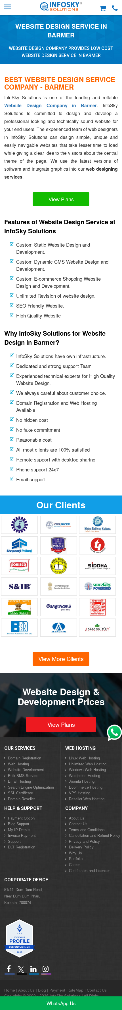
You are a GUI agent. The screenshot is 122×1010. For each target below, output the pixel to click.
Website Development (26, 770)
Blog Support (18, 824)
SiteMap (76, 990)
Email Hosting (19, 781)
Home (9, 990)
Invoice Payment (22, 835)
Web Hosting (18, 764)
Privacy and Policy (84, 841)
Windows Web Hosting (87, 770)
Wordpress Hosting (84, 776)
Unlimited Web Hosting (87, 764)
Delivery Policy (81, 847)
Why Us (75, 853)
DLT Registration (21, 847)
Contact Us (78, 824)
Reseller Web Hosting (86, 799)
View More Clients (61, 659)
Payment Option (21, 818)
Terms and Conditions (87, 830)
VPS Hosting (79, 793)
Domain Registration (24, 758)
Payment (57, 990)
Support (14, 841)
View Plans (61, 199)
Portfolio (76, 859)
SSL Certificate (20, 793)
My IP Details (19, 830)
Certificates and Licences (90, 871)
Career (74, 865)
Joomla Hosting (81, 781)
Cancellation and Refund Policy (94, 835)
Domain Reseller (21, 799)
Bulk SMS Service (23, 776)
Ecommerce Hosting (85, 787)
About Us (76, 818)
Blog (42, 990)
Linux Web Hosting (84, 758)
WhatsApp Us (61, 1003)
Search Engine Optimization (31, 787)
